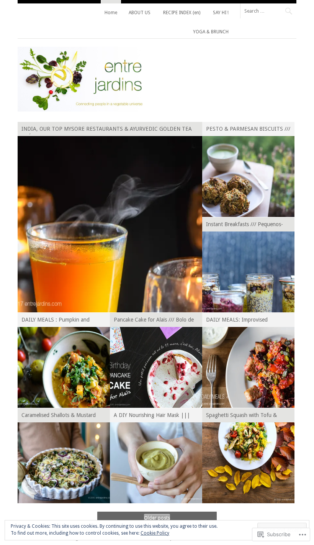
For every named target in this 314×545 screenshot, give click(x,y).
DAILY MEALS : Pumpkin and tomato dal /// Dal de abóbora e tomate (56, 321)
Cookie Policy (155, 533)
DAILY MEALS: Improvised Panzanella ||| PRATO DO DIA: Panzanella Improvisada (244, 321)
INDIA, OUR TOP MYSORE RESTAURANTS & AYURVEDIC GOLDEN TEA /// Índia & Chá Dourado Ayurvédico (106, 130)
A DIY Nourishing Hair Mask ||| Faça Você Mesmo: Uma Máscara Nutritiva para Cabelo (152, 416)
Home (111, 12)
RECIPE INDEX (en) (181, 12)
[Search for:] (268, 11)
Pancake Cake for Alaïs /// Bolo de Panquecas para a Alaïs (154, 321)
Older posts (157, 517)
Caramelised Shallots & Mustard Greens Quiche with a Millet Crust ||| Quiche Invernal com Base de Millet (60, 416)
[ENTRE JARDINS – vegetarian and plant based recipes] (80, 110)
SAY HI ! (221, 12)
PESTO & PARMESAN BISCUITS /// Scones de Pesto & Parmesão (248, 130)
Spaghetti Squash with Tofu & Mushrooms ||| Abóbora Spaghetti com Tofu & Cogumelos (248, 416)
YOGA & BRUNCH (211, 31)
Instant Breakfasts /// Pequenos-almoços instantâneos (244, 225)
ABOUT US (139, 12)
